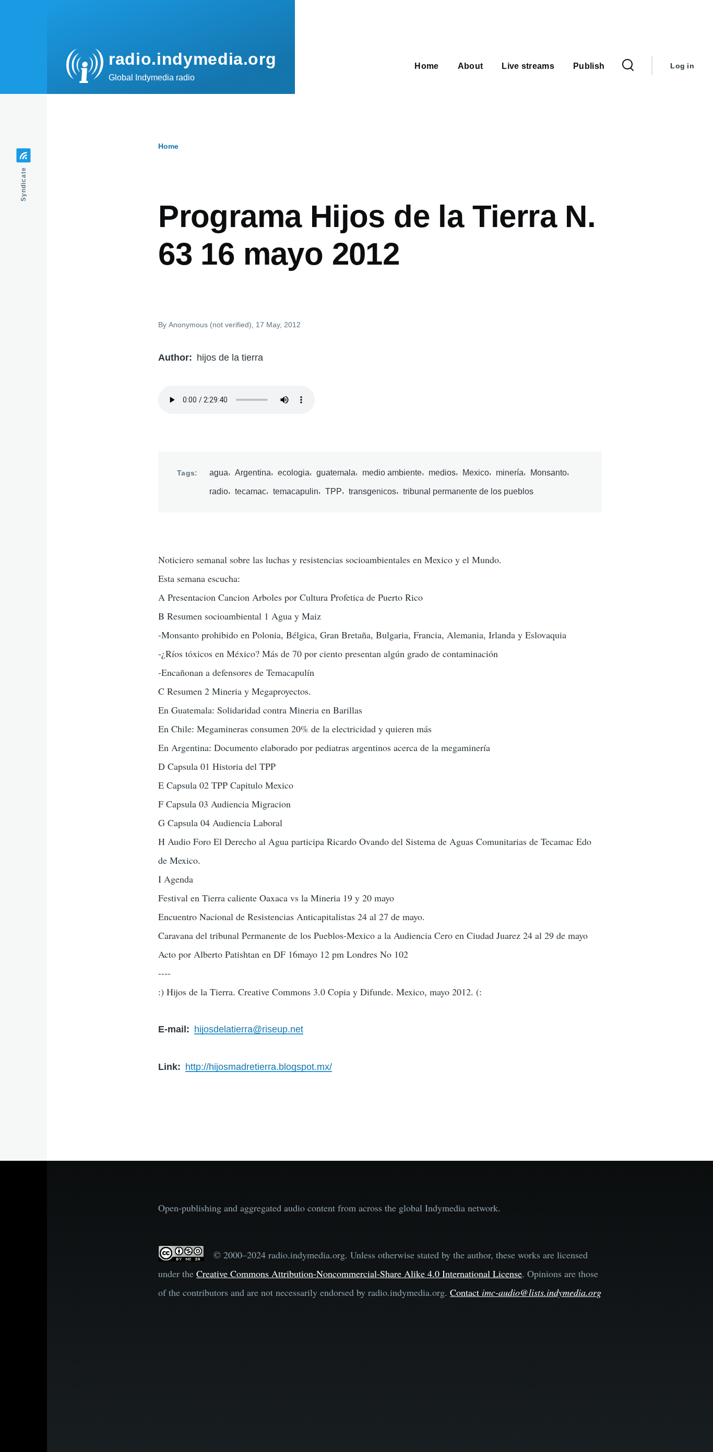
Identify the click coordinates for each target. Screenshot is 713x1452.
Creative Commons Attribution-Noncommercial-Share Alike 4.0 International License (359, 1273)
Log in (682, 66)
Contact (525, 1292)
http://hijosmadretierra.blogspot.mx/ (258, 1067)
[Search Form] (628, 66)
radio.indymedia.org (192, 59)
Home (168, 146)
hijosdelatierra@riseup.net (248, 1029)
